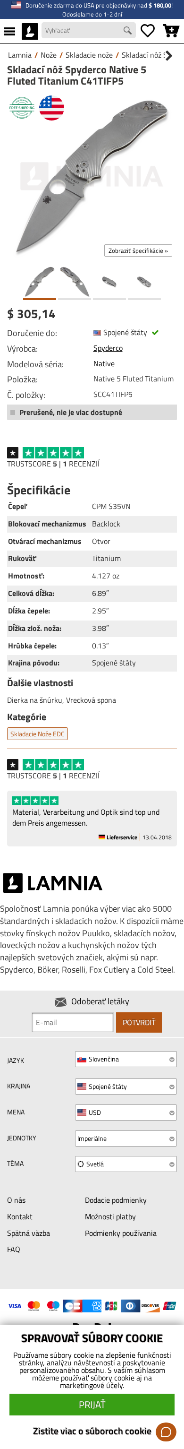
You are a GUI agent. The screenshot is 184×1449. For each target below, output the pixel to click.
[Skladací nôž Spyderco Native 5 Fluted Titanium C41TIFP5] (92, 176)
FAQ (13, 1249)
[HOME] (30, 31)
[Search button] (129, 31)
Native (104, 363)
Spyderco (108, 348)
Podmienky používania (121, 1233)
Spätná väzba (28, 1233)
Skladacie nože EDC (37, 734)
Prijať (92, 1404)
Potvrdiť (139, 1022)
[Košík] (171, 31)
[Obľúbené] (148, 31)
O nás (16, 1200)
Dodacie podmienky (116, 1200)
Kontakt (20, 1216)
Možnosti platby (110, 1216)
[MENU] (9, 31)
